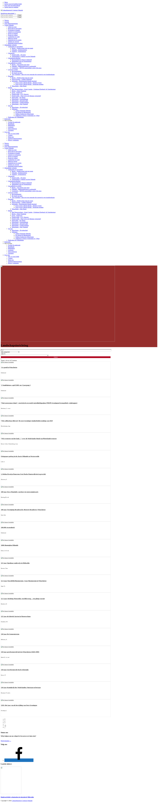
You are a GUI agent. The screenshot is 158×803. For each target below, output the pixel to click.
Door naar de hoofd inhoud (12, 5)
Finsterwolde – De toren (19, 55)
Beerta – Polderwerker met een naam (22, 48)
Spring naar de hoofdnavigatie (13, 4)
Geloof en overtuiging (14, 32)
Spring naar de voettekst (11, 7)
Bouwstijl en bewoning (14, 28)
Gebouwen (11, 53)
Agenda (6, 22)
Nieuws (6, 20)
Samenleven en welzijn (14, 40)
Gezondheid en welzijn (14, 63)
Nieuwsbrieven (12, 128)
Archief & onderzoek (14, 122)
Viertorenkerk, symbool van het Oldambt (23, 56)
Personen (10, 76)
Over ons (7, 132)
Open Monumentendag (11, 23)
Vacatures (11, 130)
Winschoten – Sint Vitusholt (20, 104)
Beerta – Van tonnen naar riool (20, 64)
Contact (10, 135)
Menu (6, 2)
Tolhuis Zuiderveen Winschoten (24, 114)
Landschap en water (14, 37)
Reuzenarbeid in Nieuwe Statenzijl (22, 59)
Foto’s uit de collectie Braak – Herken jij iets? (28, 82)
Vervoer (10, 105)
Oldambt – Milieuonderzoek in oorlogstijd (24, 66)
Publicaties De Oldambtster (16, 117)
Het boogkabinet (16, 71)
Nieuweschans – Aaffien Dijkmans (22, 79)
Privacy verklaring (13, 140)
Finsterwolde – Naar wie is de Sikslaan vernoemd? (26, 96)
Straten (10, 87)
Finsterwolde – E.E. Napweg (20, 94)
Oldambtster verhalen (10, 45)
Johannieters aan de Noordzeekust (21, 61)
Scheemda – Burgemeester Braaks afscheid (24, 81)
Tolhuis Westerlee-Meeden (23, 110)
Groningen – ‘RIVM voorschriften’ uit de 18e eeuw (27, 68)
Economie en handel (14, 30)
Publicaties (7, 119)
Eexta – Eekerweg (17, 92)
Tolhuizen (14, 109)
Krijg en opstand (13, 33)
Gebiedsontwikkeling (14, 58)
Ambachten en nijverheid (15, 46)
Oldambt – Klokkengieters (19, 50)
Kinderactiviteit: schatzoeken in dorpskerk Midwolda (17, 797)
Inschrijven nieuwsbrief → (8, 13)
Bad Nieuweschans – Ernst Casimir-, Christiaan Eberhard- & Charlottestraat (34, 89)
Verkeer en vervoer (13, 41)
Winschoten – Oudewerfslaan (20, 102)
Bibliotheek (11, 125)
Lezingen (10, 127)
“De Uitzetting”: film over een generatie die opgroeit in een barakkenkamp (33, 74)
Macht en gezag (12, 38)
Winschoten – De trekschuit (20, 107)
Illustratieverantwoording (15, 43)
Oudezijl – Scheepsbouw (19, 51)
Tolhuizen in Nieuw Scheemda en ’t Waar (27, 115)
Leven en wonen (13, 69)
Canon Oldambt (9, 25)
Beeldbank (11, 124)
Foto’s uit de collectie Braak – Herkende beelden (29, 84)
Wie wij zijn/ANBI (13, 133)
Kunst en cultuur (13, 35)
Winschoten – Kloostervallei (20, 101)
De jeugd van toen (17, 73)
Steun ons (11, 137)
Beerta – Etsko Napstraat (19, 91)
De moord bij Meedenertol (23, 112)
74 (5, 726)
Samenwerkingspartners (15, 138)
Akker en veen (12, 27)
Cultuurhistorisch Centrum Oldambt (22, 800)
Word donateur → (6, 741)
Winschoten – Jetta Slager (19, 86)
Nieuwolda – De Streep (18, 97)
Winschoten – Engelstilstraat (20, 99)
